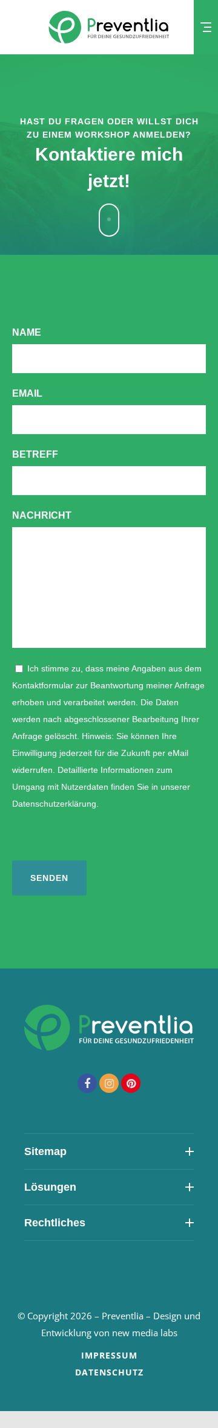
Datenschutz (109, 1372)
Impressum (109, 1355)
